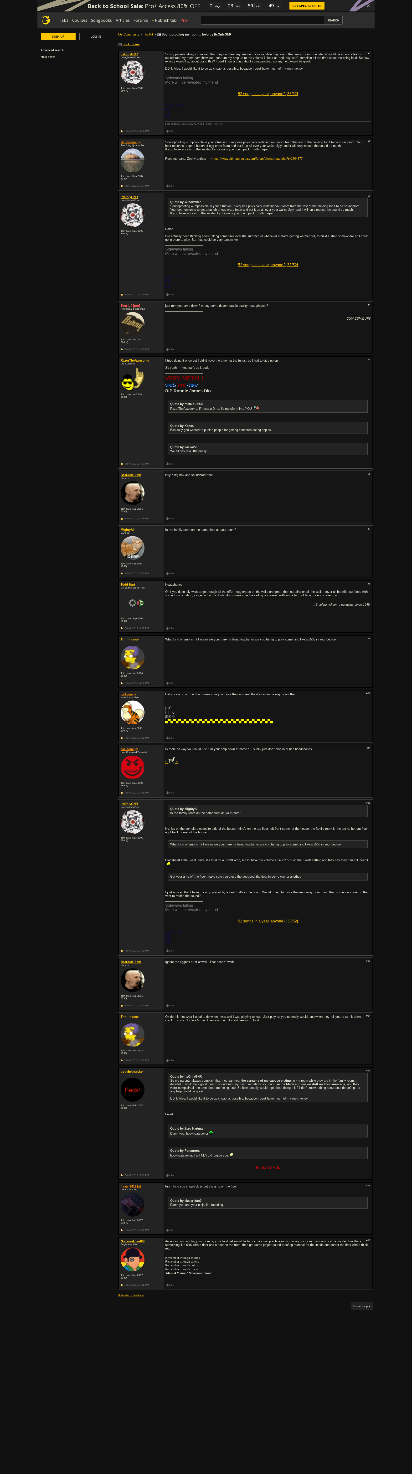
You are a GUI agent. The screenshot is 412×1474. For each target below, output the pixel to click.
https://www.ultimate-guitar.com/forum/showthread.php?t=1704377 (257, 158)
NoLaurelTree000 (133, 1241)
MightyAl (127, 530)
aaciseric (127, 749)
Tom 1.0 (126, 305)
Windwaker (129, 142)
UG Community (128, 34)
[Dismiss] (368, 6)
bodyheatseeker (132, 1071)
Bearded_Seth (131, 475)
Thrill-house (130, 639)
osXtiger (127, 694)
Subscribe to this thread (131, 1295)
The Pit (148, 34)
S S (171, 762)
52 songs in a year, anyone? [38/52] (268, 94)
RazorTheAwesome (135, 360)
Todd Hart (128, 584)
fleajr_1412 (128, 1186)
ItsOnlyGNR (129, 54)
